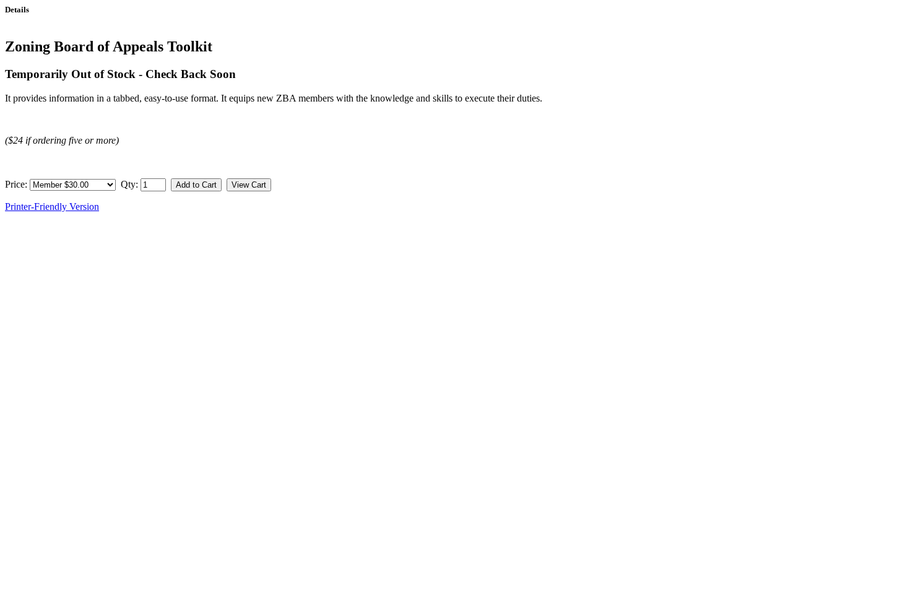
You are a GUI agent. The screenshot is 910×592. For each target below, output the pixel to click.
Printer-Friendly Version (52, 206)
